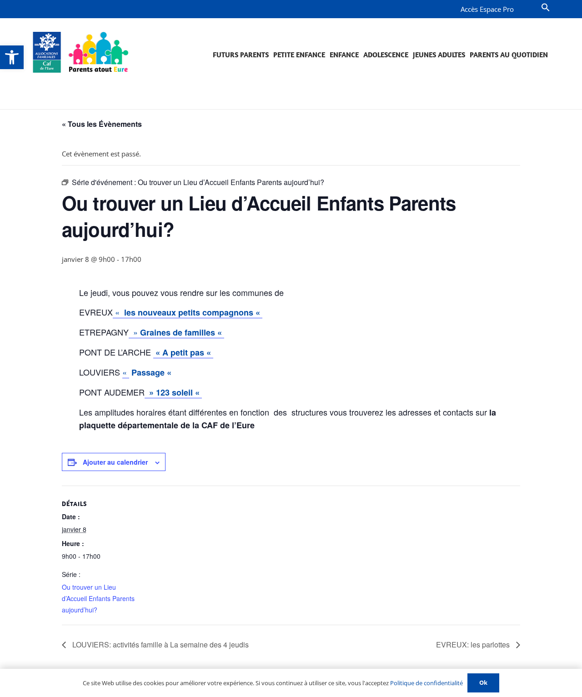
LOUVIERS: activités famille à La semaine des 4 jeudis (159, 644)
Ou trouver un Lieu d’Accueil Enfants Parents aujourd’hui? (98, 598)
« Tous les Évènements (102, 124)
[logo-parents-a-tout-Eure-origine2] (81, 52)
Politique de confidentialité (426, 683)
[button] (12, 57)
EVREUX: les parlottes (474, 644)
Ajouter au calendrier (115, 461)
